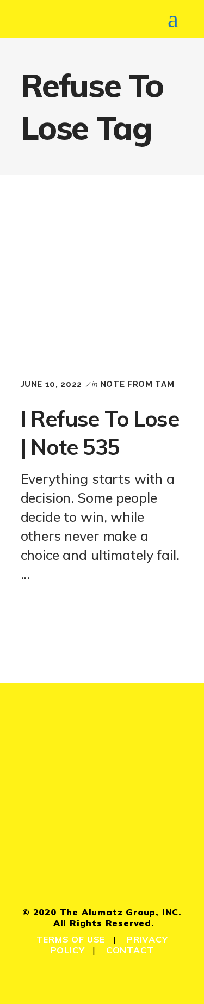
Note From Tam (137, 384)
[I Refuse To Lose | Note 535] (102, 278)
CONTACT (130, 950)
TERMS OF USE (71, 939)
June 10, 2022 (51, 384)
